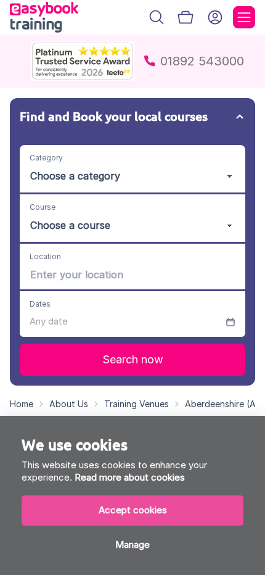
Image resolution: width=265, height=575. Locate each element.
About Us (68, 404)
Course (42, 207)
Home (21, 404)
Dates (40, 303)
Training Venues (136, 404)
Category (46, 157)
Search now (132, 359)
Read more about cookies (130, 477)
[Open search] (156, 17)
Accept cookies (133, 510)
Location (45, 256)
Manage (132, 544)
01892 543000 (202, 61)
